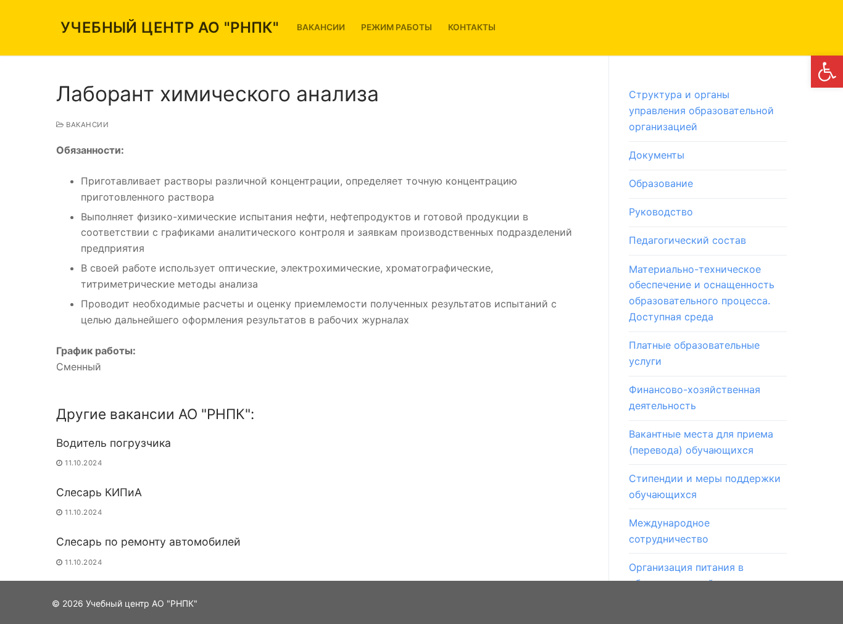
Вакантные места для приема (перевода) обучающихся (701, 442)
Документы (656, 155)
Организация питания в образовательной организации (704, 575)
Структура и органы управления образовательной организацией (701, 110)
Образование (661, 183)
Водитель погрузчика (113, 442)
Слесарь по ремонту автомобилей (148, 541)
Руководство (661, 212)
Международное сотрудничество (669, 531)
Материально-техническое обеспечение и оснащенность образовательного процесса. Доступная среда (701, 293)
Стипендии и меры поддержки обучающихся (705, 486)
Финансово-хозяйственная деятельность (694, 397)
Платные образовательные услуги (694, 353)
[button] (827, 72)
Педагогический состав (687, 240)
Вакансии (86, 124)
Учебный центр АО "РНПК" (169, 27)
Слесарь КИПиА (99, 492)
